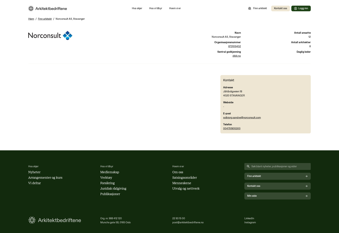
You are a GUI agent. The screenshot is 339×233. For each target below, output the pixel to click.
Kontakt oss (280, 8)
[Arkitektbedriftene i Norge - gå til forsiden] (47, 8)
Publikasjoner (110, 194)
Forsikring (107, 183)
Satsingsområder (184, 178)
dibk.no (237, 55)
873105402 (234, 46)
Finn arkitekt (260, 8)
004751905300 (231, 128)
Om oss (177, 172)
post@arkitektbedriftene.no (188, 222)
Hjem (31, 18)
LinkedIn (249, 218)
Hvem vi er (175, 8)
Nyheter (34, 172)
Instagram (250, 222)
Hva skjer (137, 8)
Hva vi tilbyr (155, 8)
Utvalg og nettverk (186, 189)
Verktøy (106, 178)
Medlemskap (109, 172)
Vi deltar (34, 183)
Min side (252, 195)
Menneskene (181, 183)
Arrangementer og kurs (45, 178)
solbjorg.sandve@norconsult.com (242, 117)
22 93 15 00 (178, 218)
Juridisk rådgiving (113, 189)
